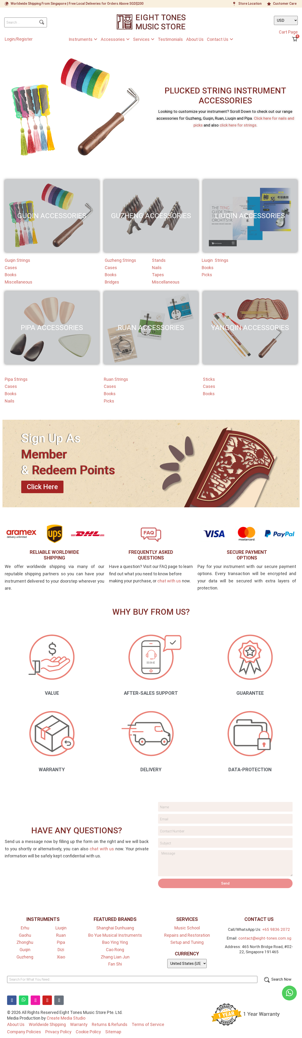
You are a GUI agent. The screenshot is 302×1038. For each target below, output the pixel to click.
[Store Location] (234, 4)
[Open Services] (153, 39)
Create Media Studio (66, 1018)
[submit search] (42, 22)
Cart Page (288, 32)
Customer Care (285, 3)
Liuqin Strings (215, 260)
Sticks (209, 379)
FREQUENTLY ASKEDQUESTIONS (151, 555)
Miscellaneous (18, 282)
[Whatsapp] (23, 1000)
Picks (207, 274)
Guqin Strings (17, 260)
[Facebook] (12, 1000)
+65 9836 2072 (276, 929)
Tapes (158, 274)
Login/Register (19, 39)
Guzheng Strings (120, 260)
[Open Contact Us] (231, 39)
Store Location (250, 3)
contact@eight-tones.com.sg (264, 938)
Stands (159, 260)
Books (11, 274)
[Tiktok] (59, 1000)
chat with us (169, 580)
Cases (11, 267)
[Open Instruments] (95, 39)
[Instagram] (35, 1000)
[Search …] (25, 22)
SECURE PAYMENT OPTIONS (247, 555)
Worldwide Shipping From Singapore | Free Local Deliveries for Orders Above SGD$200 (77, 3)
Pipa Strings (16, 379)
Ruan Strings (116, 379)
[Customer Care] (269, 4)
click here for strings (238, 125)
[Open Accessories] (128, 39)
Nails (157, 267)
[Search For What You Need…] (132, 979)
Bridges (112, 282)
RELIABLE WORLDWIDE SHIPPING (54, 555)
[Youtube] (47, 1000)
